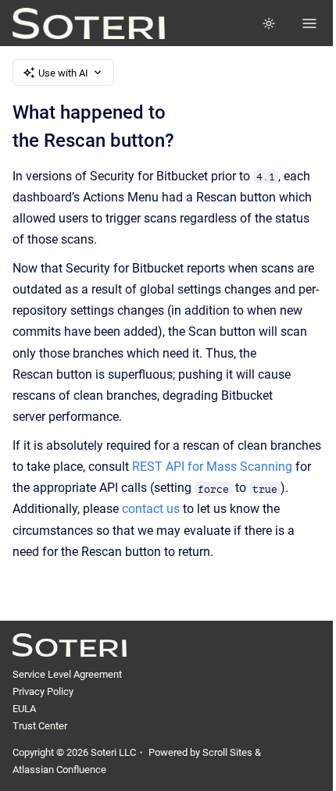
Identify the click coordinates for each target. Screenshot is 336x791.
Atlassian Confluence (59, 769)
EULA (24, 708)
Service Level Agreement (67, 674)
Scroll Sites (227, 752)
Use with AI (63, 73)
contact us (151, 508)
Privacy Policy (43, 691)
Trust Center (40, 726)
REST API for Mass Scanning (212, 466)
